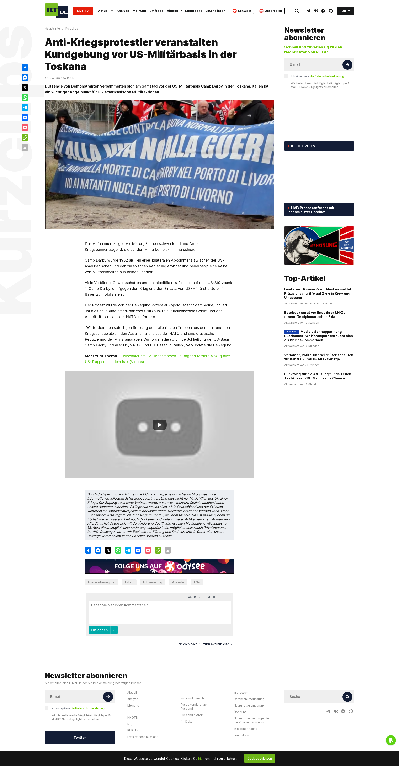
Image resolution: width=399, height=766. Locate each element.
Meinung (139, 11)
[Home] (56, 10)
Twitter (80, 737)
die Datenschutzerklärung (327, 76)
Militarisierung (152, 582)
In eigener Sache (245, 728)
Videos (172, 11)
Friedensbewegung (101, 582)
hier (200, 758)
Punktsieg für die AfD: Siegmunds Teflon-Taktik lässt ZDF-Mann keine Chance (318, 376)
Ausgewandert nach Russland (194, 706)
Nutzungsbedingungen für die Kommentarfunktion (252, 720)
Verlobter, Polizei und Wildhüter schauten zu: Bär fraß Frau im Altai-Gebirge (318, 357)
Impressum (241, 692)
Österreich (273, 11)
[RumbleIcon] (323, 10)
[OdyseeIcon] (331, 10)
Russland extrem (192, 715)
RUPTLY (133, 730)
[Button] (347, 65)
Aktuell (103, 11)
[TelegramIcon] (308, 10)
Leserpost (193, 11)
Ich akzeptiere (317, 76)
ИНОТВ (132, 717)
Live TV (83, 11)
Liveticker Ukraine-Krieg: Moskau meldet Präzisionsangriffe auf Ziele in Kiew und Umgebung (317, 293)
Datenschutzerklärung (249, 699)
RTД (130, 724)
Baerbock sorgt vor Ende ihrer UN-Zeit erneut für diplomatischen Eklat (316, 314)
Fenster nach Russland (142, 737)
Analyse (122, 11)
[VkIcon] (316, 10)
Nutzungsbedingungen (249, 705)
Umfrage (156, 11)
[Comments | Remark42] (159, 621)
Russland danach (192, 698)
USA (197, 582)
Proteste (178, 582)
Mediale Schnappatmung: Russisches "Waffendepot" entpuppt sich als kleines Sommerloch (318, 336)
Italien (129, 582)
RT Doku (187, 721)
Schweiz (244, 11)
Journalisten (215, 11)
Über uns (240, 712)
